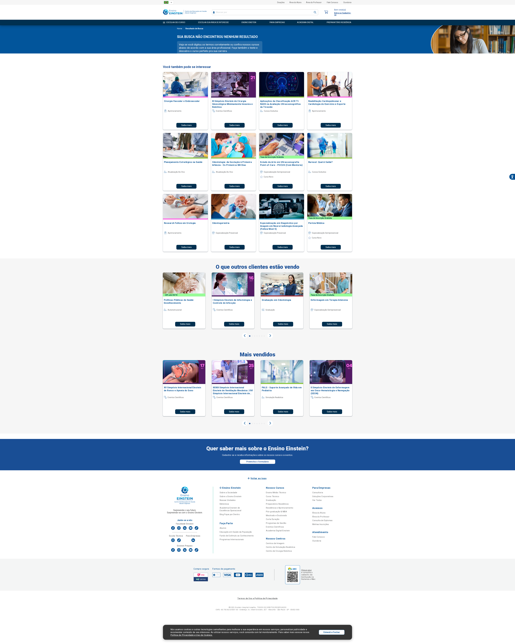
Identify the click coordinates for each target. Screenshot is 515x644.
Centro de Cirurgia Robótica (279, 551)
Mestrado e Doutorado (276, 515)
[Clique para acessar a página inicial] (185, 15)
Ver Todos (317, 500)
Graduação (271, 500)
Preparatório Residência (277, 504)
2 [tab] (252, 336)
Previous (244, 335)
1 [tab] (249, 336)
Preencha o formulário (257, 461)
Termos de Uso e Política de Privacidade (257, 598)
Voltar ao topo (258, 478)
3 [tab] (254, 336)
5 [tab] (259, 336)
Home (179, 28)
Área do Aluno (295, 2)
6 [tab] (261, 336)
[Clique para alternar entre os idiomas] (168, 2)
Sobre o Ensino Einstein (231, 496)
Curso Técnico (272, 496)
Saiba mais (186, 125)
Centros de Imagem (275, 543)
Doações (281, 2)
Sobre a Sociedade (228, 492)
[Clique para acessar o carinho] (326, 12)
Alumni (223, 528)
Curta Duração (272, 519)
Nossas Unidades (228, 500)
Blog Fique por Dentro (230, 514)
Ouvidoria (347, 2)
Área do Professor (314, 2)
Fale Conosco (332, 2)
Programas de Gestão (276, 523)
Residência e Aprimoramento (279, 508)
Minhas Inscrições (320, 524)
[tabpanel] (184, 300)
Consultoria (317, 492)
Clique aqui (306, 570)
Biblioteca (224, 504)
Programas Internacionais (232, 539)
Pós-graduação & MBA (276, 512)
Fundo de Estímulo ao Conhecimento (237, 536)
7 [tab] (264, 336)
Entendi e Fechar (331, 632)
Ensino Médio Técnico (276, 492)
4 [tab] (257, 336)
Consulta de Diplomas (322, 520)
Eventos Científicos (275, 527)
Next (270, 335)
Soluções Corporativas (322, 496)
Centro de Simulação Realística (280, 547)
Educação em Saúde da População (236, 532)
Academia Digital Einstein (278, 531)
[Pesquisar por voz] (214, 12)
